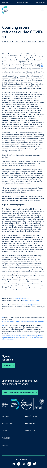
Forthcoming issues (22, 2)
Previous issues (40, 2)
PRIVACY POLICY (31, 416)
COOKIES (5, 445)
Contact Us (6, 431)
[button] (43, 10)
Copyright (6, 416)
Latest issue (5, 2)
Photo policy (30, 424)
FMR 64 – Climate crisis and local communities (23, 41)
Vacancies (6, 438)
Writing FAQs (30, 431)
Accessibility (7, 424)
